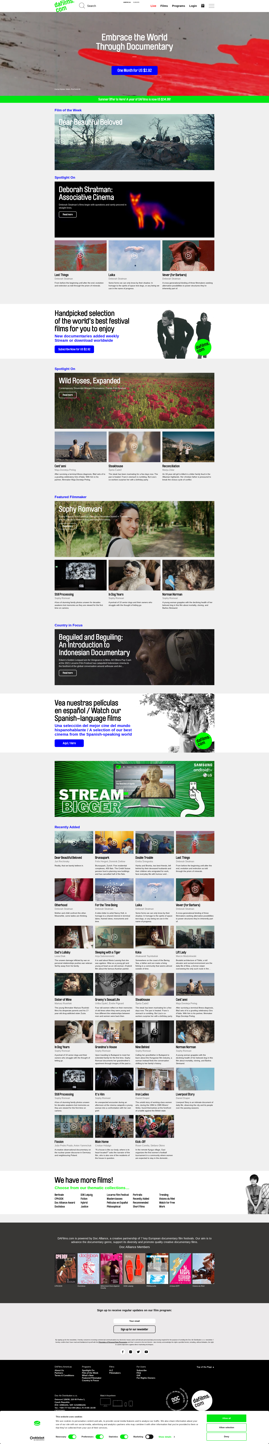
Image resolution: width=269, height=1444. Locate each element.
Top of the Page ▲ (205, 1367)
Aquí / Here (69, 743)
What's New (88, 1375)
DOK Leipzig (87, 1194)
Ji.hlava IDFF (174, 1286)
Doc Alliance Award (65, 1202)
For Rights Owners (146, 1378)
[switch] (100, 1436)
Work (162, 1206)
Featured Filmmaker (70, 497)
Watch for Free (167, 1202)
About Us (59, 1370)
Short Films (139, 1206)
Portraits (137, 1194)
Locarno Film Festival (118, 1194)
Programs (178, 5)
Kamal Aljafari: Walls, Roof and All (67, 89)
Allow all (226, 1418)
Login (193, 5)
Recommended (140, 1202)
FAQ (139, 1373)
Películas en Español (117, 1202)
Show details (165, 1437)
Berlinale (59, 1194)
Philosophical (113, 1206)
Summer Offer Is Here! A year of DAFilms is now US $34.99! (134, 99)
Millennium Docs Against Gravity (110, 1287)
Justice (84, 1206)
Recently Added (67, 827)
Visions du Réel (167, 1198)
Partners (59, 1373)
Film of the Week (68, 110)
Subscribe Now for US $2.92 (74, 349)
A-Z (111, 1370)
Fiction (84, 1198)
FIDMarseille (151, 1286)
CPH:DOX (59, 1198)
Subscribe (142, 1370)
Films (164, 5)
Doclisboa (60, 1206)
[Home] (65, 6)
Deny (226, 1436)
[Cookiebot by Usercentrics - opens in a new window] (37, 1438)
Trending (163, 1194)
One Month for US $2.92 (134, 70)
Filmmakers (115, 1373)
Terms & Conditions (64, 1375)
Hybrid (84, 1202)
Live (153, 5)
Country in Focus (69, 625)
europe (136, 2)
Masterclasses (114, 1198)
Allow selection (226, 1427)
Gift (138, 1375)
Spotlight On (65, 177)
